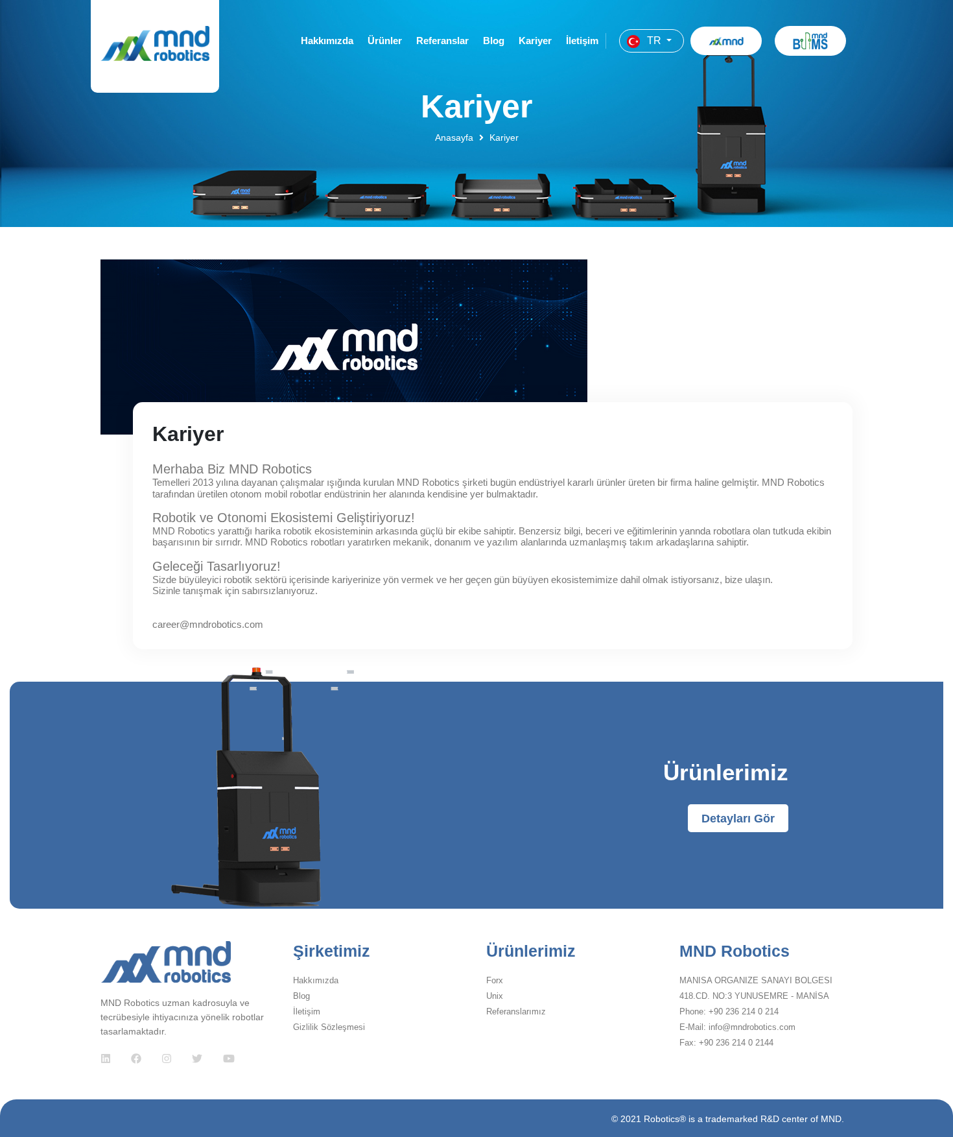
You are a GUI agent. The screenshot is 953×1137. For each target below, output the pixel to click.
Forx (494, 980)
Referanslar (442, 40)
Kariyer (535, 40)
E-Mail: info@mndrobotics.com (737, 1027)
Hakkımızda (327, 40)
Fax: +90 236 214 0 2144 (726, 1042)
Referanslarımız (516, 1011)
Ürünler (385, 40)
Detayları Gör (738, 818)
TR (654, 40)
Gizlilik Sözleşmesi (329, 1027)
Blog (493, 40)
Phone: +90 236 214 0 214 (729, 1011)
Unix (494, 996)
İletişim (582, 40)
